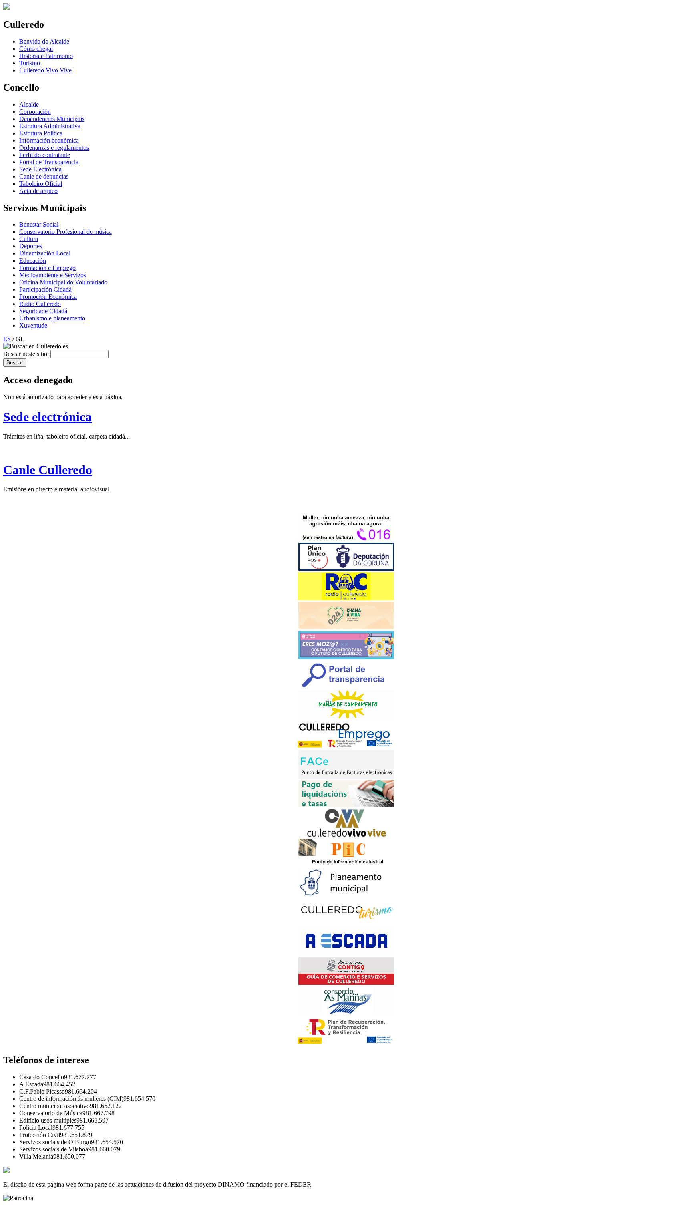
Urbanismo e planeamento (52, 318)
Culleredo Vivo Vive (45, 70)
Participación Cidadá (45, 289)
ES (7, 339)
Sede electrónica (47, 417)
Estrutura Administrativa (49, 126)
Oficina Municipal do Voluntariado (63, 282)
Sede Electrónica (40, 169)
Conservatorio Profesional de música (65, 231)
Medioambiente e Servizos (52, 275)
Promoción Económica (48, 296)
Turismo (29, 63)
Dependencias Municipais (51, 118)
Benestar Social (38, 224)
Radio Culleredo (40, 303)
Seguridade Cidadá (43, 311)
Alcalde (29, 104)
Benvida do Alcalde (44, 41)
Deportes (30, 246)
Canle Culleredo (47, 470)
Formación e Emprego (47, 267)
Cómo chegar (36, 48)
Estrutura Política (40, 133)
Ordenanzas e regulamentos (54, 147)
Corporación (35, 111)
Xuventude (33, 325)
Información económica (49, 140)
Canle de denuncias (43, 176)
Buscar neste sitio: (26, 353)
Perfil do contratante (44, 154)
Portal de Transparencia (48, 162)
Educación (32, 260)
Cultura (28, 238)
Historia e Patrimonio (46, 55)
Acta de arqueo (38, 190)
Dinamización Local (44, 253)
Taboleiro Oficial (40, 183)
